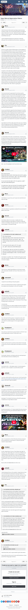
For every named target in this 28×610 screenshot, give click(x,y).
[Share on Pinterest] (18, 602)
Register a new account (14, 577)
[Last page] (26, 22)
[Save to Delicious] (10, 602)
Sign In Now (14, 586)
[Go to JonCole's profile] (2, 362)
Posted (10, 27)
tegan (3, 19)
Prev (4, 22)
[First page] (1, 22)
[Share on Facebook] (4, 602)
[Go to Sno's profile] (2, 46)
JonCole (7, 362)
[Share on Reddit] (12, 602)
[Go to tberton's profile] (2, 205)
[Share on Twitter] (2, 602)
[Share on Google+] (6, 602)
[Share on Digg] (8, 602)
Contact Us (16, 605)
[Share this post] (25, 27)
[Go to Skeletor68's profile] (2, 386)
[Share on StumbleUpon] (14, 602)
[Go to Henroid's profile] (2, 89)
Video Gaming (13, 19)
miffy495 (7, 229)
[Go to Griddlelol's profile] (2, 170)
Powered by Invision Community (14, 608)
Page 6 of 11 (14, 22)
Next (23, 22)
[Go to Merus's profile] (2, 26)
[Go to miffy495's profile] (2, 230)
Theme (10, 605)
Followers (13, 591)
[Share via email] (16, 602)
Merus (6, 26)
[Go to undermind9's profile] (2, 278)
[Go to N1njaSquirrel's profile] (2, 328)
